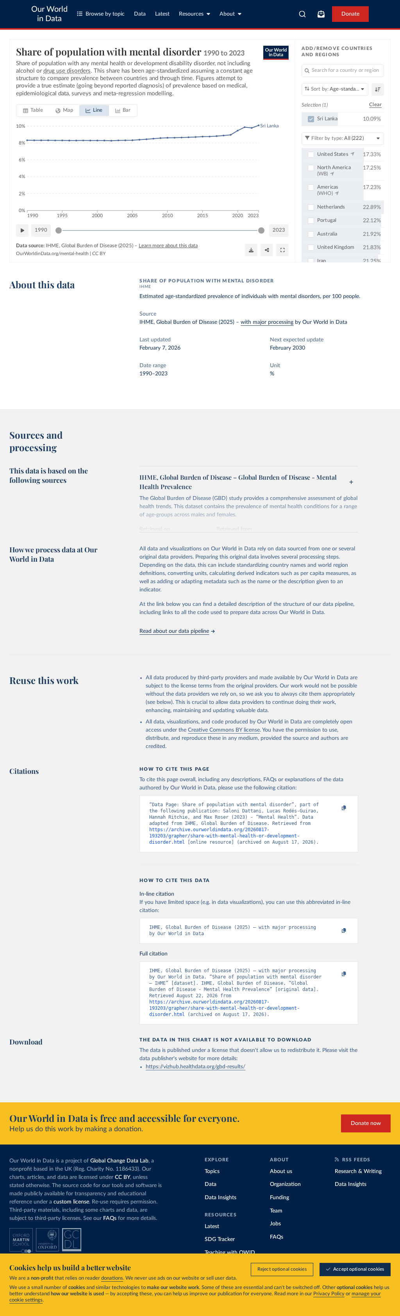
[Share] (267, 250)
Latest (162, 14)
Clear (375, 104)
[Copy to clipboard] (335, 808)
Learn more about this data (168, 245)
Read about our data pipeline (174, 631)
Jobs (275, 1224)
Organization (285, 1184)
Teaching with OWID (230, 1252)
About (227, 14)
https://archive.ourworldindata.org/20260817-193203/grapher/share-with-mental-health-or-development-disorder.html (224, 836)
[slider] (58, 230)
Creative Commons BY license (224, 730)
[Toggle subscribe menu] (321, 14)
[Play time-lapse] (22, 230)
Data (140, 14)
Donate (350, 14)
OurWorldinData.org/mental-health (52, 253)
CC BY (98, 253)
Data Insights (220, 1197)
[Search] (302, 14)
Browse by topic (105, 14)
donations (112, 1278)
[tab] (33, 110)
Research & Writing (358, 1171)
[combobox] (302, 14)
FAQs (109, 1218)
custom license (71, 1202)
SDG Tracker (220, 1239)
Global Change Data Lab (119, 1161)
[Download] (251, 250)
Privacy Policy (329, 1293)
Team (276, 1211)
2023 (279, 230)
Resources (191, 14)
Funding (279, 1197)
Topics (212, 1171)
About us (281, 1171)
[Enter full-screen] (282, 250)
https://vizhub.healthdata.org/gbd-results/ (195, 1067)
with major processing (267, 322)
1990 (41, 230)
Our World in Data (49, 14)
